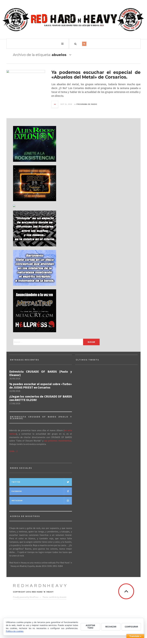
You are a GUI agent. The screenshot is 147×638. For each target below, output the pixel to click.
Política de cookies (14, 631)
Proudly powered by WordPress (25, 597)
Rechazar (110, 626)
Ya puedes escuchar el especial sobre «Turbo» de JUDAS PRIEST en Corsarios (40, 385)
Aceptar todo (90, 626)
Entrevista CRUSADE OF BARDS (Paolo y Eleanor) (40, 373)
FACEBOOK (16, 491)
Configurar (131, 626)
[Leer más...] (55, 104)
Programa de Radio (87, 104)
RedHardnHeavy (40, 585)
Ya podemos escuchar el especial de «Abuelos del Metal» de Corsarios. (96, 75)
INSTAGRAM (17, 501)
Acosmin (63, 597)
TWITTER (15, 482)
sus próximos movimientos (57, 440)
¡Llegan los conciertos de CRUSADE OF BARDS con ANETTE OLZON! (40, 398)
